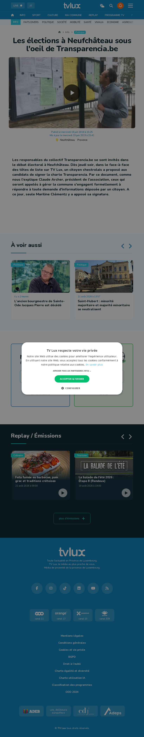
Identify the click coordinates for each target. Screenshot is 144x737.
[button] (72, 370)
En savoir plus (94, 364)
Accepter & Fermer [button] (72, 378)
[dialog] (72, 368)
